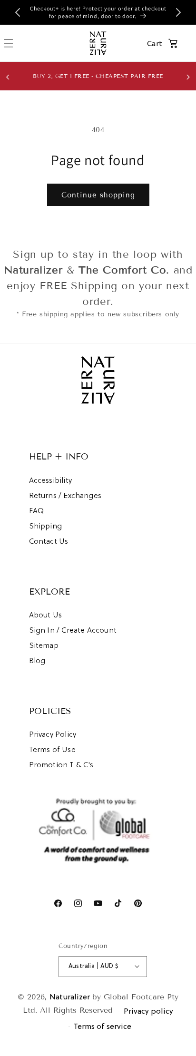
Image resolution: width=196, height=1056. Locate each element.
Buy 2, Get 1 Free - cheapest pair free (98, 75)
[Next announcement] (178, 12)
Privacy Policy (53, 734)
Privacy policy (148, 1011)
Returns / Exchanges (65, 495)
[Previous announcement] (17, 12)
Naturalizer (69, 996)
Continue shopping (98, 195)
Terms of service (102, 1026)
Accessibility (50, 480)
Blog (37, 660)
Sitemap (44, 645)
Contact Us (49, 541)
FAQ (36, 510)
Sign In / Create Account (73, 630)
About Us (45, 614)
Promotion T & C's (61, 764)
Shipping (45, 525)
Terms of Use (52, 749)
